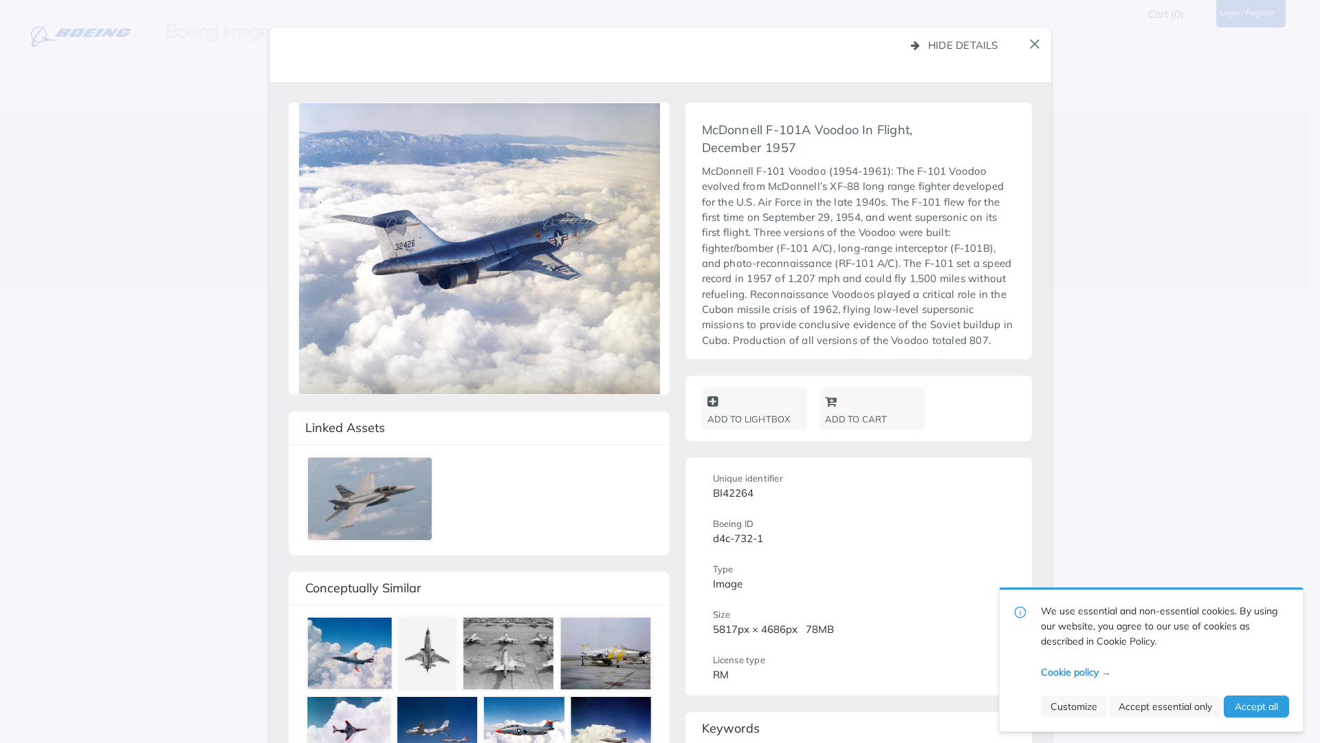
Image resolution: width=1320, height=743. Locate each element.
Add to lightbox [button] (749, 418)
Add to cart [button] (856, 418)
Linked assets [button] (345, 427)
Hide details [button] (963, 45)
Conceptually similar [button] (363, 588)
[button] (1034, 44)
